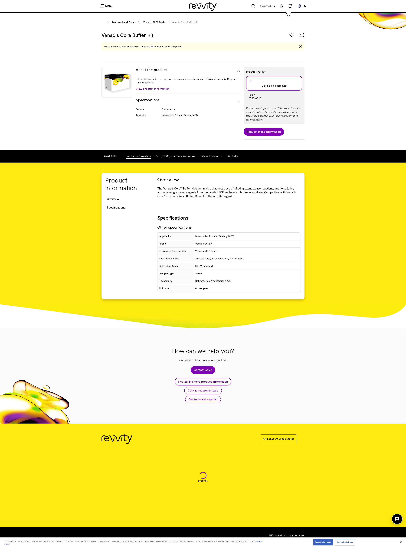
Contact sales (203, 370)
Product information (138, 156)
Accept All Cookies (323, 542)
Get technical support (203, 399)
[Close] (400, 542)
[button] (281, 6)
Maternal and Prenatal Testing (130, 22)
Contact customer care (203, 390)
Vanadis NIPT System (155, 22)
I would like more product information (203, 381)
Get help (232, 156)
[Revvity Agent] (397, 519)
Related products (211, 156)
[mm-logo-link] (203, 6)
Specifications (116, 207)
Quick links (110, 155)
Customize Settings (345, 542)
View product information (153, 89)
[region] (203, 542)
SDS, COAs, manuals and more (175, 156)
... (104, 22)
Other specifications (174, 227)
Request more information (264, 132)
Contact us (267, 6)
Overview (113, 199)
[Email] (301, 37)
